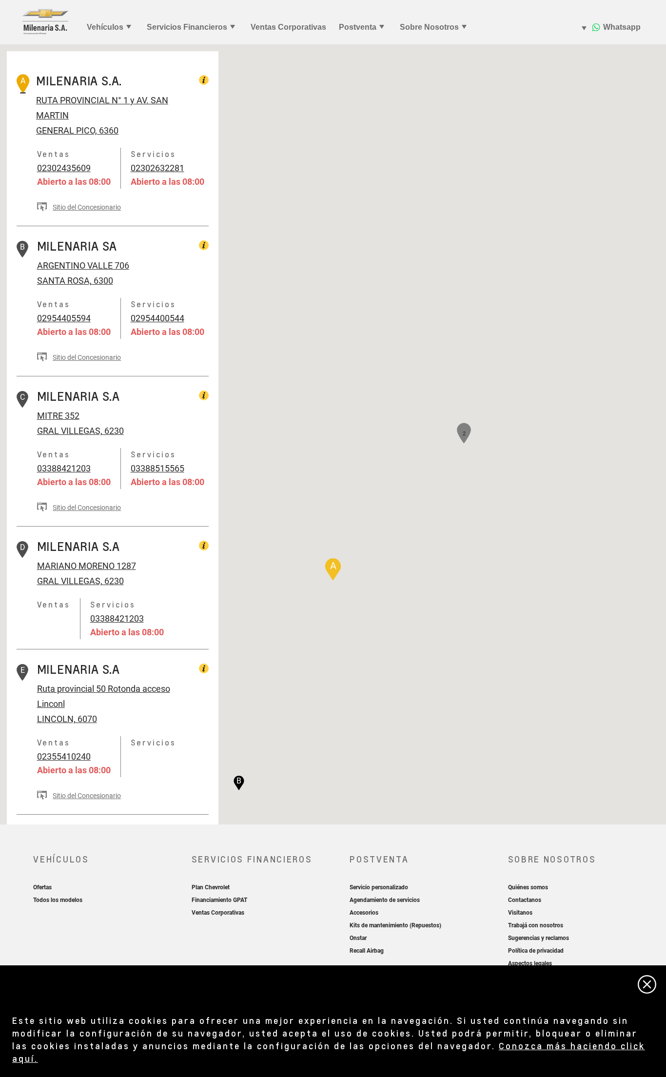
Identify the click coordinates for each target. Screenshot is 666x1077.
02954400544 (157, 318)
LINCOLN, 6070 (67, 719)
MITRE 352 (58, 416)
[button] (333, 569)
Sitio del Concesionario (87, 207)
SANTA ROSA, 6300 (75, 280)
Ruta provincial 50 (71, 689)
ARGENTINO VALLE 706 (83, 265)
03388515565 (157, 468)
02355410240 (64, 756)
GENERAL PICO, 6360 (77, 130)
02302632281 (157, 168)
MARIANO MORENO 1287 (86, 566)
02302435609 (64, 168)
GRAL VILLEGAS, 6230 (80, 431)
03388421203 (64, 468)
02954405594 (64, 318)
